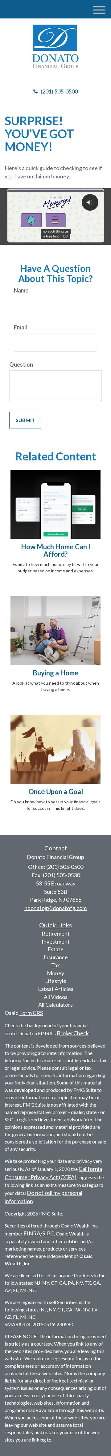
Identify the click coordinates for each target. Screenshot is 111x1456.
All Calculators (55, 1004)
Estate (55, 949)
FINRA (31, 1233)
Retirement (56, 933)
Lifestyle (55, 980)
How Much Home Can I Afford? (55, 550)
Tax (55, 965)
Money (55, 973)
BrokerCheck (73, 1033)
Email (20, 327)
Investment (56, 941)
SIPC (48, 1233)
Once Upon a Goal (55, 791)
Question (21, 364)
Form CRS (31, 1012)
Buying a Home (56, 673)
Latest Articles (55, 988)
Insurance (55, 957)
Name (21, 290)
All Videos (56, 996)
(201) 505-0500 (59, 91)
